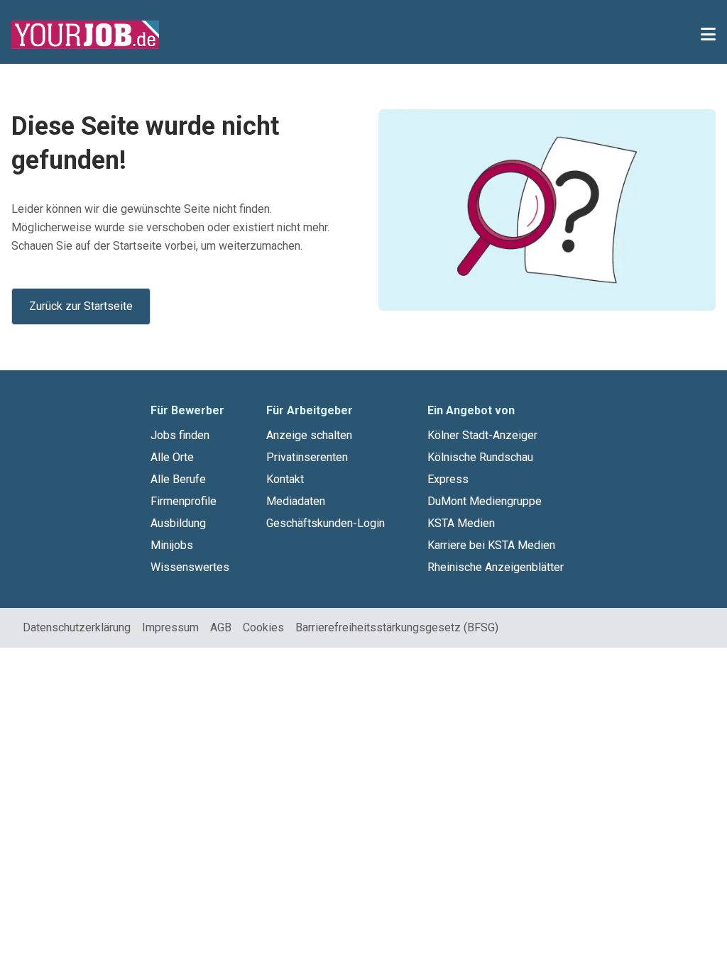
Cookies (263, 627)
